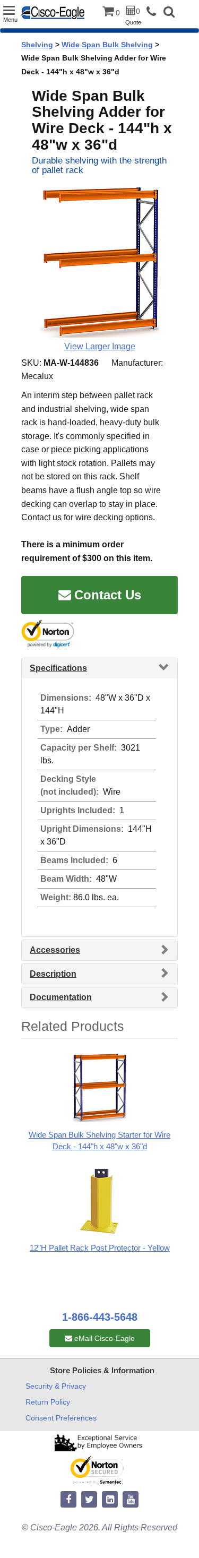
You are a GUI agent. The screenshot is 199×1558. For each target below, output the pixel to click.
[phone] (153, 12)
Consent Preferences (61, 1418)
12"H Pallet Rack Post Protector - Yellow (100, 1247)
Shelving (37, 44)
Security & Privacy (55, 1386)
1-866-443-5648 (99, 1317)
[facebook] (68, 1499)
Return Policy (47, 1402)
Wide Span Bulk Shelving (107, 44)
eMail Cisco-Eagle (103, 1338)
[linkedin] (110, 1499)
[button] (169, 13)
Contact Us (107, 595)
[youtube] (131, 1499)
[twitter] (89, 1499)
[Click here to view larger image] (99, 262)
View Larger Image (99, 346)
